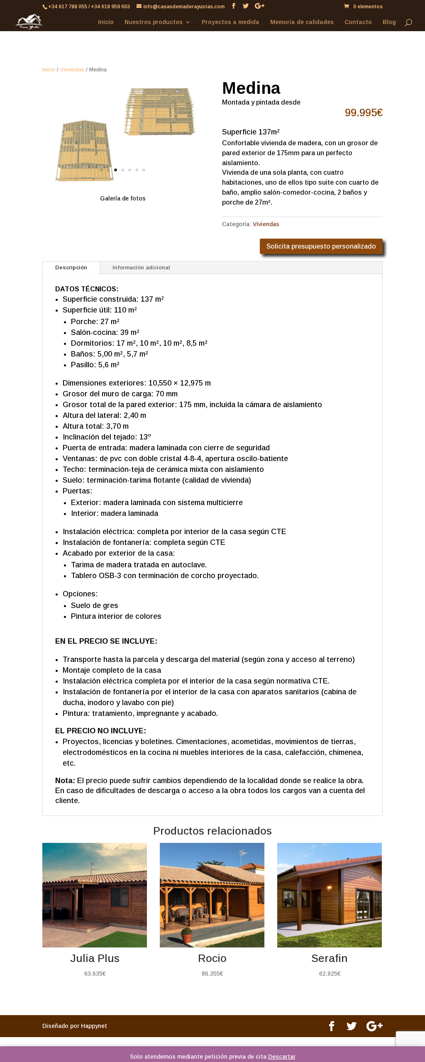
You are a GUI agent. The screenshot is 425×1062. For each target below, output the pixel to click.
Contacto (358, 22)
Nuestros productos (154, 22)
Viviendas (72, 69)
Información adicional (141, 267)
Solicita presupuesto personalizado (321, 246)
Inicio (106, 22)
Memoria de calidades (302, 22)
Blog (389, 22)
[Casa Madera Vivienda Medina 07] (122, 184)
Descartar (282, 1056)
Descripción (71, 267)
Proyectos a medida (230, 22)
